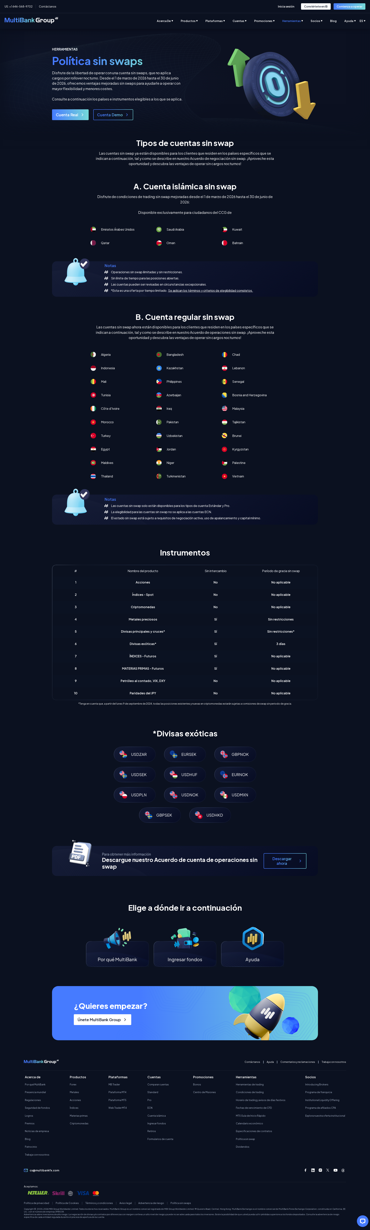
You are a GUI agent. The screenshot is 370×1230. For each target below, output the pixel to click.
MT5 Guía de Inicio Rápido (251, 1115)
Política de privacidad (36, 1203)
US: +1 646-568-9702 (19, 6)
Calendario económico (249, 1123)
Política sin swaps (181, 1203)
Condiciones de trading (250, 1092)
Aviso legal (125, 1203)
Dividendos (242, 1146)
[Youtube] (335, 1170)
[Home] (31, 21)
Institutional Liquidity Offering (322, 1100)
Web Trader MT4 (117, 1107)
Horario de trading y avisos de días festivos (260, 1100)
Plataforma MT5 (117, 1100)
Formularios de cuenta (160, 1139)
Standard (152, 1092)
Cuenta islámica (156, 1115)
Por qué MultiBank (35, 1084)
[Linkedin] (313, 1170)
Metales (74, 1092)
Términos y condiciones (99, 1203)
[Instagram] (320, 1170)
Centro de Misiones (204, 1092)
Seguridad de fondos (37, 1107)
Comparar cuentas (158, 1084)
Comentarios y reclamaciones (297, 1062)
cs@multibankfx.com (44, 1170)
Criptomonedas (79, 1123)
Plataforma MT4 (117, 1092)
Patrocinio (31, 1146)
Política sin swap (245, 1139)
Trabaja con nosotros (334, 1062)
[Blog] (337, 21)
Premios (29, 1123)
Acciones (75, 1100)
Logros (29, 1115)
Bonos (197, 1084)
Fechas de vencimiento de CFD (254, 1107)
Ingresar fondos (156, 1123)
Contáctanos (47, 6)
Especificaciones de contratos (254, 1131)
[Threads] (343, 1170)
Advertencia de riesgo (151, 1203)
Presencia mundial (35, 1092)
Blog (27, 1139)
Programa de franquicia (318, 1092)
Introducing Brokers (316, 1084)
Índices (74, 1107)
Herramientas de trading (250, 1084)
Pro (149, 1100)
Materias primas (79, 1115)
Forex (73, 1084)
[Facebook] (305, 1170)
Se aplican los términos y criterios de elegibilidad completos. (210, 290)
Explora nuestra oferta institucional (325, 1115)
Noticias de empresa (37, 1131)
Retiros (151, 1131)
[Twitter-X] (328, 1170)
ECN (149, 1107)
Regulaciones (33, 1100)
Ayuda (270, 1062)
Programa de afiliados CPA (320, 1107)
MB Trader (114, 1084)
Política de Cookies (67, 1203)
